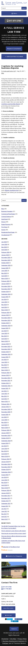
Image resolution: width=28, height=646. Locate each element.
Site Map (13, 639)
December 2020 (5, 409)
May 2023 (4, 336)
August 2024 (4, 297)
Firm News (4, 227)
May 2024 (4, 304)
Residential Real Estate (7, 232)
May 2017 (4, 514)
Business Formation (6, 211)
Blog (2, 73)
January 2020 (5, 433)
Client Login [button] (9, 615)
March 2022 (4, 370)
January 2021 (5, 406)
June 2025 (4, 270)
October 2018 (5, 469)
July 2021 (4, 391)
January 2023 (5, 344)
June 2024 (4, 302)
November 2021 (5, 380)
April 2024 (4, 307)
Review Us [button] (14, 629)
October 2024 (5, 291)
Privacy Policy (22, 639)
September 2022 (6, 354)
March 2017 (4, 519)
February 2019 (5, 459)
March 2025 (4, 278)
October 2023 (5, 323)
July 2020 (4, 417)
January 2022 (5, 375)
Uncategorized (5, 235)
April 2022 (4, 367)
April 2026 (4, 249)
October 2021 (5, 383)
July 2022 (4, 359)
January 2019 (5, 461)
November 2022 (5, 349)
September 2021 (6, 385)
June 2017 (4, 511)
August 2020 (4, 414)
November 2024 (5, 289)
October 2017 (5, 501)
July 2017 (4, 508)
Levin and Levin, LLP (9, 71)
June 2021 (4, 393)
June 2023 (4, 333)
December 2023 (5, 317)
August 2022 (4, 357)
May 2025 (4, 273)
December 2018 (5, 464)
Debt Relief (4, 219)
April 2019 (4, 454)
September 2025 (6, 265)
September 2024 (6, 294)
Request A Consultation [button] (14, 48)
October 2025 (5, 262)
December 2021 (5, 378)
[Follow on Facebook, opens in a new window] (15, 619)
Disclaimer (5, 639)
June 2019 (4, 448)
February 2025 (5, 281)
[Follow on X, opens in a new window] (6, 619)
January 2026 (5, 255)
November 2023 (5, 320)
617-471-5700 (15, 20)
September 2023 (6, 325)
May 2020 (4, 422)
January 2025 (5, 283)
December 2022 (5, 346)
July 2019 (4, 446)
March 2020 (4, 427)
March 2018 (4, 488)
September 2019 (6, 440)
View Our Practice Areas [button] (15, 56)
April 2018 (4, 485)
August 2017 (4, 506)
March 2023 (4, 341)
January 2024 (5, 315)
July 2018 (4, 477)
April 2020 (4, 425)
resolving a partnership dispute (10, 104)
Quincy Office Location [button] (8, 608)
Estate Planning (5, 224)
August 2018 (4, 475)
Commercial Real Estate (8, 214)
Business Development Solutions (14, 641)
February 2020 (5, 430)
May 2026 (4, 247)
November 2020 (5, 412)
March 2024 (4, 310)
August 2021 (4, 388)
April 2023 (4, 338)
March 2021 (4, 401)
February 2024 (5, 312)
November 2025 (5, 260)
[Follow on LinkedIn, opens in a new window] (11, 621)
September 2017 (6, 503)
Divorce (3, 222)
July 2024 (4, 299)
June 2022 (4, 362)
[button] (14, 13)
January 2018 (5, 493)
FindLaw (5, 643)
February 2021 (5, 404)
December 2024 (5, 286)
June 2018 (4, 480)
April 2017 (4, 516)
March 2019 (4, 456)
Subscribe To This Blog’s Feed (11, 547)
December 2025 (5, 257)
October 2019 (5, 438)
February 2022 (5, 372)
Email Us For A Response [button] (15, 556)
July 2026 (4, 242)
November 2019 (5, 435)
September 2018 (6, 472)
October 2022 (5, 352)
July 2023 (4, 331)
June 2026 (4, 244)
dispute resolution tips (12, 190)
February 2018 (5, 490)
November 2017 (5, 498)
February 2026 (5, 252)
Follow (9, 619)
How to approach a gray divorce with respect (13, 531)
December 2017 (5, 495)
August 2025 (4, 268)
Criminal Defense (6, 216)
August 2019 (4, 443)
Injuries (3, 229)
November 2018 (5, 467)
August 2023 (4, 328)
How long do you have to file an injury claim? (13, 533)
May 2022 (4, 365)
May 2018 (4, 482)
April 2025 (4, 276)
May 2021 (4, 396)
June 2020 (4, 420)
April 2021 (4, 399)
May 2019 (4, 451)
